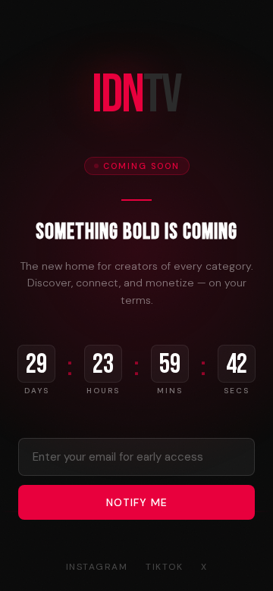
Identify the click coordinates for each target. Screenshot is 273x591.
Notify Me (137, 502)
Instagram (97, 567)
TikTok (164, 567)
